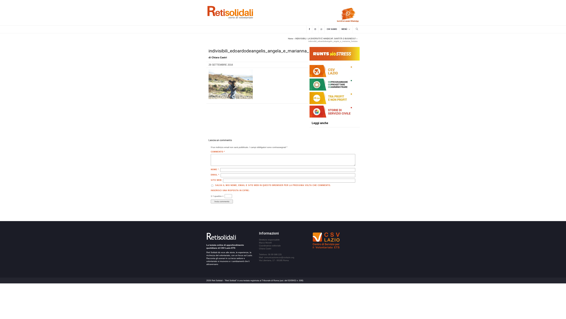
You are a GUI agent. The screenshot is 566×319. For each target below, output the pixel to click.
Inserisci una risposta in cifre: (230, 190)
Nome (215, 169)
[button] (357, 29)
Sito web (216, 180)
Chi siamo (332, 29)
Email (215, 175)
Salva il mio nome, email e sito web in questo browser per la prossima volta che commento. (273, 185)
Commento (218, 152)
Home (290, 39)
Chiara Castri (219, 57)
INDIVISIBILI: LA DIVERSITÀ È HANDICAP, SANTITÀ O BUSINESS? (325, 39)
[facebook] (309, 29)
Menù (344, 29)
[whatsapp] (321, 29)
